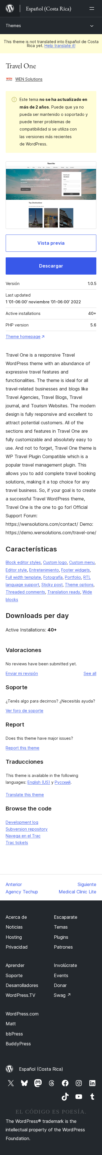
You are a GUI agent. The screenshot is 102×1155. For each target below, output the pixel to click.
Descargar (51, 266)
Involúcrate (65, 965)
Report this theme (22, 747)
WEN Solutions (28, 79)
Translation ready (63, 591)
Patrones (63, 947)
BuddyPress (18, 1043)
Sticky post (52, 584)
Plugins (61, 937)
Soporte (14, 975)
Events (61, 975)
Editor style (16, 569)
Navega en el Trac (23, 835)
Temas (61, 927)
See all (90, 673)
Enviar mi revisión (22, 673)
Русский (63, 782)
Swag (62, 995)
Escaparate (65, 917)
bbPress (14, 1034)
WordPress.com (22, 1014)
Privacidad (17, 947)
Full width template (23, 577)
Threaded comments (25, 591)
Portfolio (73, 577)
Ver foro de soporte (24, 710)
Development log (22, 822)
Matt (11, 1023)
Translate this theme (25, 794)
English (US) (38, 782)
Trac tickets (17, 842)
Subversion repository (27, 829)
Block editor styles (23, 562)
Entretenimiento (44, 569)
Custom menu (82, 562)
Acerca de (16, 917)
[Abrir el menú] (93, 8)
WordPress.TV (20, 995)
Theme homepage (23, 336)
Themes (13, 25)
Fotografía (53, 577)
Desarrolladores (22, 985)
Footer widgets (75, 569)
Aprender (15, 965)
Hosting (14, 937)
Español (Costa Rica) (41, 1069)
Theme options (79, 584)
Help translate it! (59, 45)
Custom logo (55, 562)
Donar (60, 985)
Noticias (14, 927)
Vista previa (51, 243)
